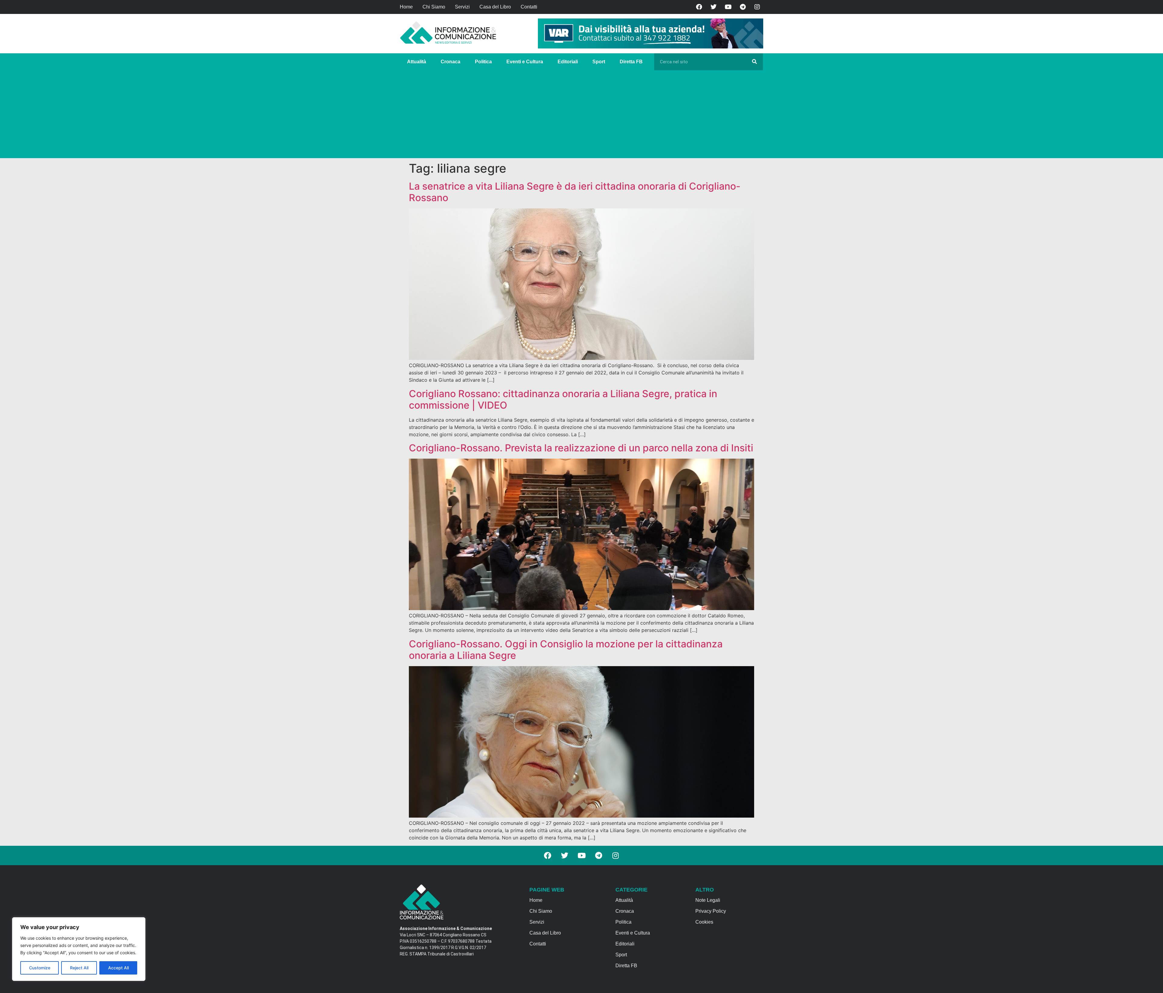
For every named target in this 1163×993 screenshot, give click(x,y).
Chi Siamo (433, 6)
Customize (39, 967)
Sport (598, 61)
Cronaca (450, 61)
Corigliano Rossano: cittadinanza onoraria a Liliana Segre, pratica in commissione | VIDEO (563, 399)
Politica (483, 61)
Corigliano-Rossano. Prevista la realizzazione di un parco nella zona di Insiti (581, 448)
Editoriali (568, 61)
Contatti (529, 6)
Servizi (462, 6)
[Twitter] (713, 7)
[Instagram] (757, 7)
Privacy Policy (710, 911)
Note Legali (707, 900)
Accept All (118, 967)
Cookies (704, 922)
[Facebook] (699, 7)
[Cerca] (754, 61)
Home (406, 6)
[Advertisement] (581, 115)
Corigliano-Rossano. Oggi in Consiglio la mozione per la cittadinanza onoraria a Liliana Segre (566, 649)
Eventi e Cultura (524, 61)
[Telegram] (743, 7)
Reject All (79, 967)
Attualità (416, 61)
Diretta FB (631, 61)
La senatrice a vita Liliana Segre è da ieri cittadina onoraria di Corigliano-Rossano (575, 192)
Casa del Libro (495, 6)
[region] (78, 949)
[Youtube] (728, 7)
